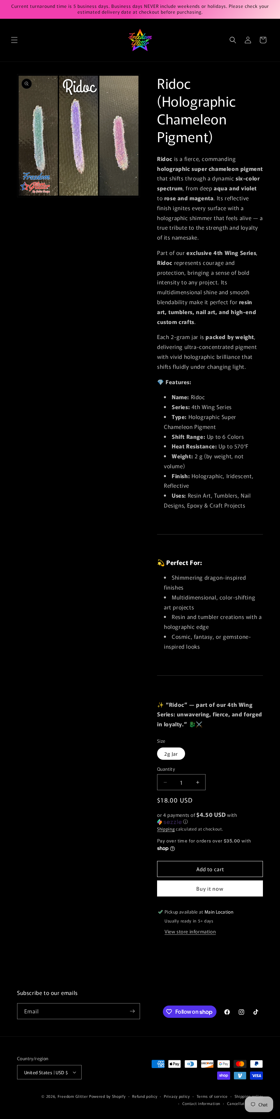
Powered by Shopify (107, 1096)
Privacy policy (177, 1096)
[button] (14, 40)
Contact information (201, 1103)
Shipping (166, 829)
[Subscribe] (132, 1011)
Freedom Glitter (73, 1096)
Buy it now (210, 888)
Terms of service (212, 1096)
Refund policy (144, 1096)
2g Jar (171, 753)
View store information (190, 931)
